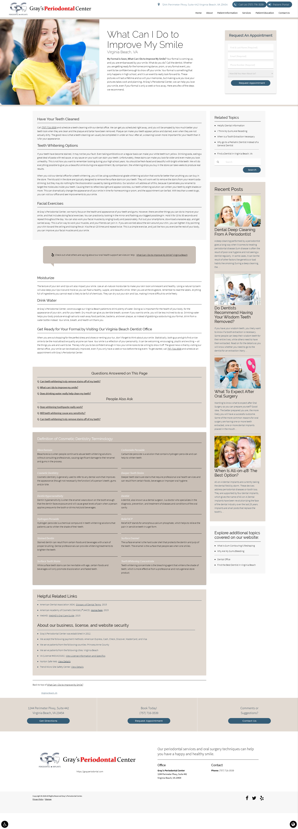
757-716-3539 (174, 348)
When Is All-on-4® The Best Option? (235, 473)
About (209, 12)
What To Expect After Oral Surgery (234, 393)
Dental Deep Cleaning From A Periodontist (234, 232)
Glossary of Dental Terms (88, 604)
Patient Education (265, 12)
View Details (64, 661)
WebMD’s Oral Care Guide (61, 615)
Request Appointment (149, 720)
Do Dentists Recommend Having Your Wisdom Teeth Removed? (233, 314)
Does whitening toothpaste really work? (61, 407)
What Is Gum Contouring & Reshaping (236, 545)
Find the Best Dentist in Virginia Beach (236, 564)
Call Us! (251, 4)
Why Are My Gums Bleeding (230, 551)
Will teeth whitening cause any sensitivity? (62, 413)
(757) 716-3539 (49, 127)
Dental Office (223, 559)
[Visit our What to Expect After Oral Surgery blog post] (237, 387)
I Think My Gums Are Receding (232, 131)
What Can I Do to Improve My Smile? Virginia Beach (161, 254)
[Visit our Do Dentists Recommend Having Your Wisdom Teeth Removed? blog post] (237, 304)
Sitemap (48, 799)
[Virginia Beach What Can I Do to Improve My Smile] (49, 103)
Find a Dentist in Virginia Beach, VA (234, 153)
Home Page (97, 610)
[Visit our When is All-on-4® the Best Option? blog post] (237, 466)
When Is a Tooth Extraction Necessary (236, 136)
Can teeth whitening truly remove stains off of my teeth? (70, 381)
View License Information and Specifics (85, 655)
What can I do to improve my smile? (59, 387)
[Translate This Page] (293, 824)
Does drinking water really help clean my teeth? (65, 393)
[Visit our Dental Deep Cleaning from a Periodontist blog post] (237, 225)
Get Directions (48, 720)
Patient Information (227, 12)
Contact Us (284, 12)
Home (198, 12)
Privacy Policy (38, 799)
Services (246, 12)
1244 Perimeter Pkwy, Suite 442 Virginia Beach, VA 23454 (194, 4)
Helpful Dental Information (231, 125)
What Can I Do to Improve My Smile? (65, 684)
